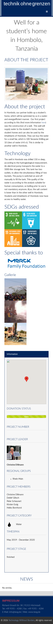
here (43, 123)
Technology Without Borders (22, 620)
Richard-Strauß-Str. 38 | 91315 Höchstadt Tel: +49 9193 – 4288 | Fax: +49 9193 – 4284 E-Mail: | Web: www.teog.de (23, 608)
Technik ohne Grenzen (27, 3)
